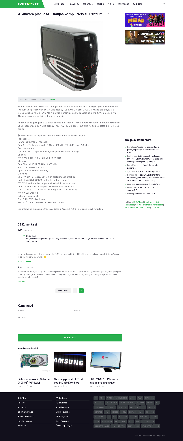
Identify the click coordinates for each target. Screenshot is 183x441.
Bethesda (149, 398)
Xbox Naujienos (62, 407)
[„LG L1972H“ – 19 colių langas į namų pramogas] (106, 363)
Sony (130, 426)
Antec (109, 398)
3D (96, 398)
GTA (107, 412)
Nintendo (144, 416)
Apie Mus (22, 398)
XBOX (157, 426)
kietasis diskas (136, 412)
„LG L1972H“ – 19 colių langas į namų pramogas (105, 381)
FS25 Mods (138, 202)
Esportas (88, 4)
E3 (157, 402)
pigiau (123, 421)
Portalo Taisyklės (25, 421)
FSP (143, 407)
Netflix (133, 416)
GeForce (98, 412)
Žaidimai (137, 4)
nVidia (154, 416)
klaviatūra (99, 416)
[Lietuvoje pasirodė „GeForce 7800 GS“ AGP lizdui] (34, 363)
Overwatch (107, 421)
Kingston (150, 412)
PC (116, 421)
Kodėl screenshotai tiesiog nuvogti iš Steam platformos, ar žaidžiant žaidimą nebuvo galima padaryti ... (145, 159)
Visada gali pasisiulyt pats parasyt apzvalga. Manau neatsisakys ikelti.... (143, 150)
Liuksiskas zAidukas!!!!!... (146, 194)
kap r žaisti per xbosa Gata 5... (148, 184)
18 (31, 386)
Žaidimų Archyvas (25, 412)
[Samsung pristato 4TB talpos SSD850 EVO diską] (70, 363)
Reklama (21, 403)
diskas (150, 402)
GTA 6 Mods (149, 202)
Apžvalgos (123, 4)
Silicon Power (119, 426)
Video (111, 4)
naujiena (123, 416)
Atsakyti (21, 261)
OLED (97, 421)
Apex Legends (121, 398)
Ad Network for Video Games (137, 208)
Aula (140, 398)
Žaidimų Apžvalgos (64, 425)
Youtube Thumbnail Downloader (149, 205)
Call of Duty (111, 402)
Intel (124, 412)
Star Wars (146, 426)
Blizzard (99, 402)
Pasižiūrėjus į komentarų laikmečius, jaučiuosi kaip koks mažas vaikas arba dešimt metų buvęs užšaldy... (146, 178)
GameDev (74, 4)
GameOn (151, 407)
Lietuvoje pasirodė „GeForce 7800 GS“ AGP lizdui (33, 381)
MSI (114, 416)
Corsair (140, 402)
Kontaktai (22, 407)
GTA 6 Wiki (155, 208)
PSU (131, 421)
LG (109, 416)
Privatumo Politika (25, 416)
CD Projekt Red (126, 402)
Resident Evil (148, 421)
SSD (137, 426)
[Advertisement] (145, 95)
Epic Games (99, 407)
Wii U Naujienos (62, 416)
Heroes (115, 412)
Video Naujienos (63, 421)
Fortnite (134, 407)
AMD (102, 398)
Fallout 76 (122, 407)
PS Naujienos (61, 403)
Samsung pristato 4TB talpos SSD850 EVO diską (68, 381)
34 (103, 386)
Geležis (100, 4)
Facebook (22, 425)
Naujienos (59, 4)
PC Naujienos (61, 398)
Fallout (111, 407)
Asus (132, 398)
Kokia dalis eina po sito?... (150, 171)
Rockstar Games (102, 426)
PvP (137, 421)
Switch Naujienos (63, 412)
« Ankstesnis (63, 290)
